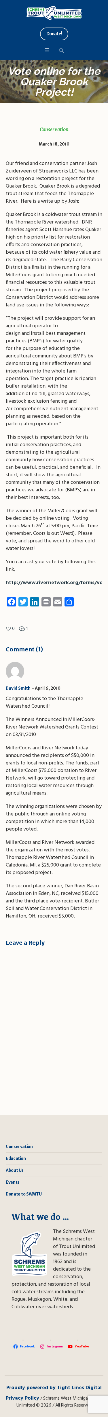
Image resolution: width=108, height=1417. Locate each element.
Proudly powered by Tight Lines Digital (54, 1388)
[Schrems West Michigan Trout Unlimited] (54, 13)
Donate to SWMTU (23, 1194)
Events (13, 1182)
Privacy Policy (22, 1398)
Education (16, 1158)
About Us (15, 1170)
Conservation (54, 129)
